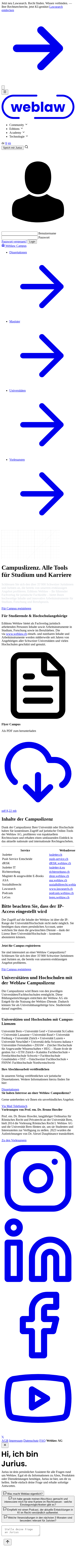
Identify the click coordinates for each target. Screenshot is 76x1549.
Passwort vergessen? (14, 241)
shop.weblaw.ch (59, 876)
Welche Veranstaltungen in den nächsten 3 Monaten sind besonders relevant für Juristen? (39, 1519)
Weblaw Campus (16, 245)
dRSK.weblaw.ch (60, 863)
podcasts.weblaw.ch (61, 893)
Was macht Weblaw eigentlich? (24, 1493)
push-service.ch (58, 859)
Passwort (43, 237)
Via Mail (7, 1106)
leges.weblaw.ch (59, 897)
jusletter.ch (55, 854)
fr (6, 143)
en (9, 143)
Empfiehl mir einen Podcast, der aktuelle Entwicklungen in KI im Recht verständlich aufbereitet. (39, 1511)
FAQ (42, 1440)
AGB (5, 1440)
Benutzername (47, 233)
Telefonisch (20, 1106)
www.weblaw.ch (16, 633)
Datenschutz (31, 1440)
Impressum (16, 1440)
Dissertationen (10, 1089)
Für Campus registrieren (16, 608)
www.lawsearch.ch (61, 888)
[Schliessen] (3, 87)
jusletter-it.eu (57, 867)
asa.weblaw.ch (58, 880)
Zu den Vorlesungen (14, 1140)
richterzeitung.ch (59, 871)
